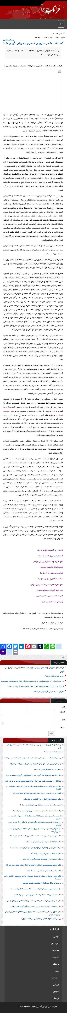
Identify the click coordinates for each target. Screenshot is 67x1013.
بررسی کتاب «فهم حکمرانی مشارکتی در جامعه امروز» (41, 919)
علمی (57, 971)
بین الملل (55, 943)
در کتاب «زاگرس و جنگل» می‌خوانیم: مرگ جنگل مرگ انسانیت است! (35, 848)
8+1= (62, 728)
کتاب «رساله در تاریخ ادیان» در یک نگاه (46, 853)
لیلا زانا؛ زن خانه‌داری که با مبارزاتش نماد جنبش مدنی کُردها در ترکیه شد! (33, 781)
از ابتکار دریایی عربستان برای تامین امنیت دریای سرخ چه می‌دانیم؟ (36, 686)
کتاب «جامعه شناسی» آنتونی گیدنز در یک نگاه (43, 842)
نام (64, 707)
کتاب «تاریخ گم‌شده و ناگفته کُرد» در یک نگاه (44, 871)
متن (63, 720)
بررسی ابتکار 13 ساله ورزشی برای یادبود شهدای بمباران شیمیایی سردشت (32, 681)
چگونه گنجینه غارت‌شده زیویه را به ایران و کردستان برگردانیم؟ (37, 811)
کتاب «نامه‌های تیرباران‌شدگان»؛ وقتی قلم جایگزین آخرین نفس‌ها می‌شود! (33, 775)
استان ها (55, 950)
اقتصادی (55, 978)
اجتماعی (56, 957)
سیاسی (56, 937)
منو (61, 24)
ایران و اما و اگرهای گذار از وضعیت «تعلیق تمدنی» (42, 883)
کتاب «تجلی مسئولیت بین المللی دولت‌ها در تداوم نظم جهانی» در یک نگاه (33, 865)
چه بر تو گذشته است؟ (54, 676)
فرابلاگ (56, 998)
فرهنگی (56, 964)
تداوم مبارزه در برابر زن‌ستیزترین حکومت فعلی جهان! (40, 805)
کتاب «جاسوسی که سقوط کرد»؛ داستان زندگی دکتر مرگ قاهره (37, 895)
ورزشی (56, 985)
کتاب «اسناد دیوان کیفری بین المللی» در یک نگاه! (42, 799)
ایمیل (62, 712)
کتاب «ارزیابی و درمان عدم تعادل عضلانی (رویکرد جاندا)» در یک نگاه (35, 836)
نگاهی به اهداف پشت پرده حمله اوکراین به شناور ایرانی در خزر (37, 793)
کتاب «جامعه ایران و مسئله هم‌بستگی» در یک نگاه (42, 859)
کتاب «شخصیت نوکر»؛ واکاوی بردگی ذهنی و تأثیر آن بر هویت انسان (35, 907)
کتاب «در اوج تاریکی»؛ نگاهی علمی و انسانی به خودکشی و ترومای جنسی (34, 901)
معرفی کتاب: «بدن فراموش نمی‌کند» (49, 691)
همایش (56, 992)
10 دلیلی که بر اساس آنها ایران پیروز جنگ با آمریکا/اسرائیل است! (35, 889)
